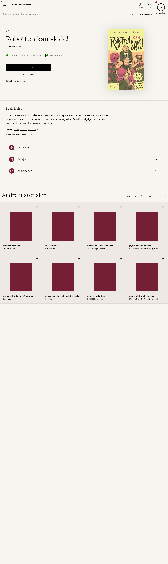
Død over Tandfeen (11, 245)
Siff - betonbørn (52, 245)
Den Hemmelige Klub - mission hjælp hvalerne (62, 296)
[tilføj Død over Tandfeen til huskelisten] (37, 207)
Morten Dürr (16, 46)
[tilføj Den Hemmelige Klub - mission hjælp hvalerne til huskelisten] (79, 258)
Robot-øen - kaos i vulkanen (100, 245)
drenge (16, 129)
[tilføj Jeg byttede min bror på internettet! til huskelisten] (37, 258)
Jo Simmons (8, 299)
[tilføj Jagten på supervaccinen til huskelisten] (163, 207)
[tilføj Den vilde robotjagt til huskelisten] (121, 258)
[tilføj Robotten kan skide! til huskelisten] (7, 31)
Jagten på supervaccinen (140, 245)
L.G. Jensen (50, 249)
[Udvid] (38, 129)
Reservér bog (28, 67)
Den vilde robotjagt (96, 296)
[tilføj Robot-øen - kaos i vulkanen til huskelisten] (121, 207)
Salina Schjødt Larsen (96, 249)
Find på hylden (28, 74)
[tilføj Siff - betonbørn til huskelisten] (79, 207)
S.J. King (48, 299)
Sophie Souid (9, 249)
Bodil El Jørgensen (95, 299)
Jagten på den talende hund (141, 296)
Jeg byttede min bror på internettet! (19, 296)
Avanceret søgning (145, 14)
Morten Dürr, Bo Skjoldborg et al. (143, 249)
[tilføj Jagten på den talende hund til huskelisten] (163, 258)
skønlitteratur (27, 134)
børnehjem (32, 129)
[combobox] (68, 14)
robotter (23, 129)
